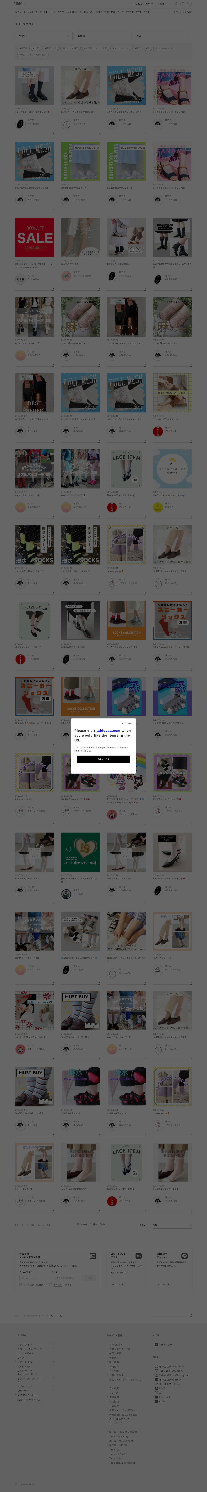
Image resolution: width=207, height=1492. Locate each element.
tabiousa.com (108, 730)
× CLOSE (127, 723)
